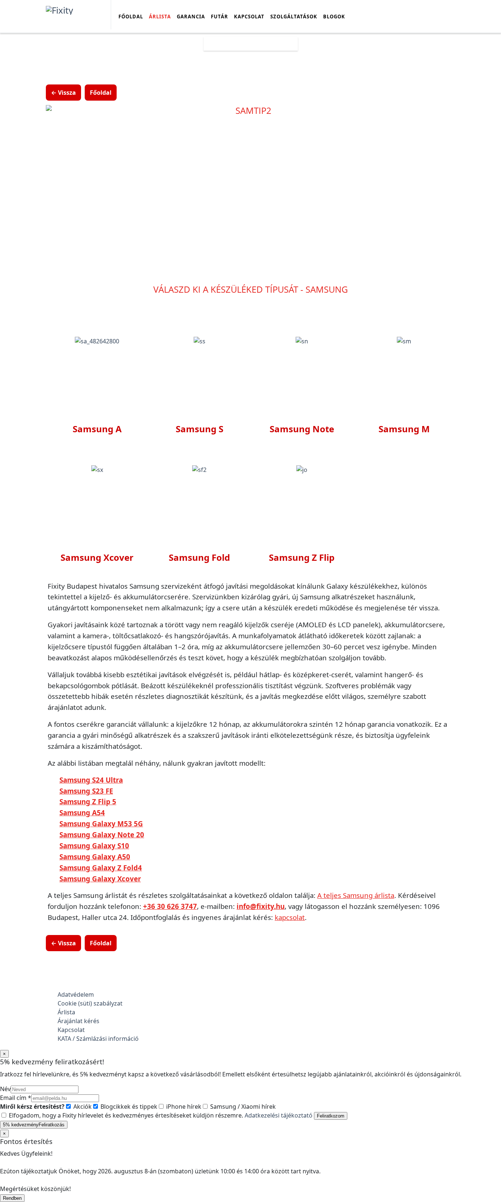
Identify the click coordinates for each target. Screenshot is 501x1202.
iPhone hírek (183, 1106)
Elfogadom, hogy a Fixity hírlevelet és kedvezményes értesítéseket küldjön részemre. (159, 1115)
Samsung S (199, 429)
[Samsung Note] (302, 341)
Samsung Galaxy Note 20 (101, 834)
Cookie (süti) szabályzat (90, 1003)
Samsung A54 (82, 812)
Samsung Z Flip (301, 557)
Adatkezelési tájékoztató (278, 1115)
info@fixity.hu (261, 906)
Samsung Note (302, 429)
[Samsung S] (199, 341)
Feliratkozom (330, 1116)
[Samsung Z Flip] (301, 469)
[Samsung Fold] (199, 469)
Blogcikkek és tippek (128, 1106)
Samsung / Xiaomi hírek (242, 1106)
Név (5, 1089)
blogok (334, 16)
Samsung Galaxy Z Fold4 (100, 867)
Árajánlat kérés (78, 1021)
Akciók (82, 1106)
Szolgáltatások (293, 16)
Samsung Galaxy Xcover (100, 878)
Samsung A (97, 429)
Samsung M (404, 429)
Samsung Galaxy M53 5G (101, 823)
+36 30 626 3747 (170, 906)
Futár (219, 16)
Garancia (191, 16)
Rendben (12, 1198)
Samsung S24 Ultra (91, 779)
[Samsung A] (97, 341)
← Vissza (63, 93)
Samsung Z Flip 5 (87, 801)
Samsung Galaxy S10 (94, 845)
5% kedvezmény (34, 1124)
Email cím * (15, 1098)
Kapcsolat (249, 16)
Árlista (160, 16)
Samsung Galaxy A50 (94, 856)
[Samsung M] (404, 341)
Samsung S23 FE (86, 790)
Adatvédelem (76, 994)
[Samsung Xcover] (97, 469)
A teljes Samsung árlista (355, 895)
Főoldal (130, 16)
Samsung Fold (199, 557)
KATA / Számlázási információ (98, 1039)
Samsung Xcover (97, 557)
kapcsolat (290, 917)
